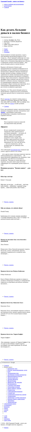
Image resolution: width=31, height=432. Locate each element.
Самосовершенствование (15, 391)
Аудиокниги (7, 405)
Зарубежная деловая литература (17, 374)
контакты (7, 419)
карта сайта (7, 420)
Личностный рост (13, 378)
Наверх (6, 427)
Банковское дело (12, 368)
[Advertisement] (11, 17)
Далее (6, 49)
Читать (6, 50)
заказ (5, 417)
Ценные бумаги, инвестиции (16, 399)
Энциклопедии (12, 402)
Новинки (7, 407)
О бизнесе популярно (14, 385)
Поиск (6, 408)
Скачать (6, 106)
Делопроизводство (13, 373)
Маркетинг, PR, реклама (15, 382)
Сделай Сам (11, 393)
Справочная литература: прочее (17, 394)
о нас (5, 415)
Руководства (11, 390)
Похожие (6, 52)
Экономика (11, 400)
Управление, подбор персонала (17, 397)
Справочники (12, 396)
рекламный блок (15, 149)
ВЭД (9, 371)
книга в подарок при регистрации (14, 4)
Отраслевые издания (14, 387)
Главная (6, 365)
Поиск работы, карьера (14, 388)
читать (12, 103)
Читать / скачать (9, 202)
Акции (6, 410)
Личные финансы (13, 379)
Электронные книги (10, 403)
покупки (7, 99)
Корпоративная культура (15, 376)
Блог (5, 411)
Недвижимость (12, 384)
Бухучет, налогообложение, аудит (17, 370)
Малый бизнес (12, 381)
